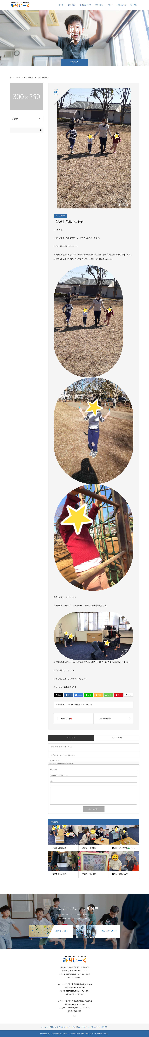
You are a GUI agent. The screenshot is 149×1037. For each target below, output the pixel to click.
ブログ (110, 5)
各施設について (85, 5)
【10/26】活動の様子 (119, 874)
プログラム (99, 5)
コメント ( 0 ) (71, 737)
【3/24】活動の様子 (89, 848)
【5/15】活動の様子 (59, 874)
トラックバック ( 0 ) (116, 737)
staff (64, 704)
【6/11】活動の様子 (58, 848)
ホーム (61, 5)
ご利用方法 (71, 5)
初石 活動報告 (60, 216)
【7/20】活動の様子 (89, 874)
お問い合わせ (121, 5)
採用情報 (133, 5)
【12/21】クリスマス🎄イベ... (123, 848)
